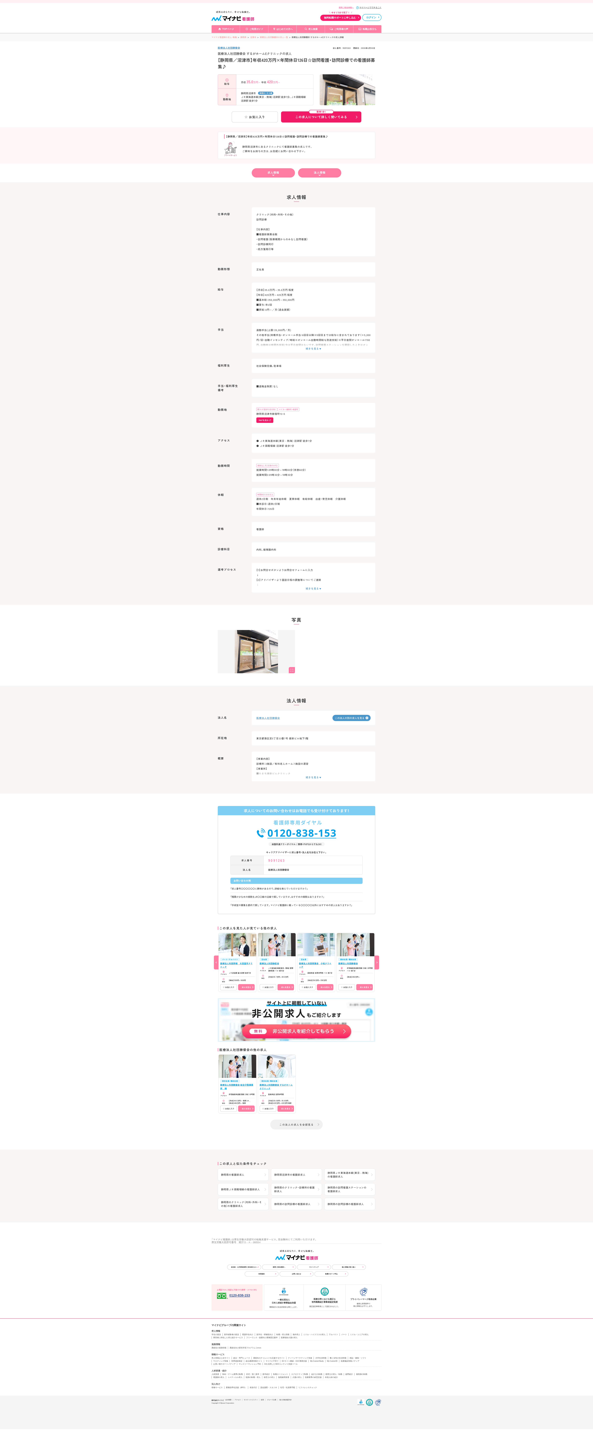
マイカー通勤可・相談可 (288, 409)
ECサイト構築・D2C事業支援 (294, 1361)
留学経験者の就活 (231, 1334)
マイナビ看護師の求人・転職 (224, 37)
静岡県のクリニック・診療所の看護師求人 (294, 1189)
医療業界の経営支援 (313, 1377)
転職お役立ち (370, 29)
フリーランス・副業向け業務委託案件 (262, 1337)
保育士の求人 (269, 1377)
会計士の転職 (316, 1374)
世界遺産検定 (236, 1361)
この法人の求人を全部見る (296, 1124)
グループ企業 (271, 1400)
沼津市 (253, 37)
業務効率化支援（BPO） (236, 1387)
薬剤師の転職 (361, 1374)
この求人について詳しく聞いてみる (321, 115)
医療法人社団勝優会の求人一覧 (274, 37)
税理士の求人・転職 (334, 1374)
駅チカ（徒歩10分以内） (266, 409)
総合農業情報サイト (254, 1361)
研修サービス (217, 1387)
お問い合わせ (296, 1274)
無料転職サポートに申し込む (340, 17)
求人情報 (273, 172)
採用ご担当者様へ (346, 7)
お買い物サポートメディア (224, 1364)
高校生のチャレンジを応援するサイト (269, 1358)
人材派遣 (215, 1374)
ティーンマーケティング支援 (300, 1358)
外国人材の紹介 (331, 1377)
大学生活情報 (320, 1358)
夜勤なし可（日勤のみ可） (267, 465)
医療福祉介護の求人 (289, 1337)
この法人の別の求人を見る (349, 718)
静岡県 (243, 37)
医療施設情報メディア (350, 1361)
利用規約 (262, 1274)
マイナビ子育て (272, 1361)
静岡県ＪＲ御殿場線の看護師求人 (240, 1189)
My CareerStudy (317, 1361)
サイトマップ (314, 1267)
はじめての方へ (285, 29)
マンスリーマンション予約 (250, 1364)
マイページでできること (370, 7)
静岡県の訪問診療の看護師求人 (292, 1204)
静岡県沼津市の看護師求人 (289, 1174)
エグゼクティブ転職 (299, 1374)
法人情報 (320, 172)
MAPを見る (264, 420)
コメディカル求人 (235, 1377)
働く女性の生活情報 (338, 1358)
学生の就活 (216, 1334)
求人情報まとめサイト (221, 1358)
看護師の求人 (218, 1377)
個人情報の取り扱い (349, 1267)
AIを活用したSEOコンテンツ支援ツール (281, 1364)
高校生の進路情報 (219, 1348)
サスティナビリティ (251, 1400)
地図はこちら (265, 93)
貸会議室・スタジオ (268, 1387)
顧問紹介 (349, 1374)
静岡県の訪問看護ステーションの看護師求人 (347, 1189)
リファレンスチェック (307, 1387)
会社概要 (228, 1400)
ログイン (371, 17)
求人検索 (313, 29)
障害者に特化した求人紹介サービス (228, 1337)
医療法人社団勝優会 (229, 48)
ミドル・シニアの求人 (359, 1334)
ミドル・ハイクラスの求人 (314, 1334)
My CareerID (332, 1361)
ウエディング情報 (220, 1361)
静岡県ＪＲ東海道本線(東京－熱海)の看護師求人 (348, 1174)
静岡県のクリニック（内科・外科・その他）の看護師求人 (241, 1204)
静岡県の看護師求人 (232, 1174)
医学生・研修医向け (265, 1334)
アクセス (238, 1400)
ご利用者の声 (341, 29)
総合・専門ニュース (241, 1358)
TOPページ (228, 29)
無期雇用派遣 (283, 1377)
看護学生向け (247, 1334)
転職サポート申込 (331, 1274)
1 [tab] (347, 103)
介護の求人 (297, 1377)
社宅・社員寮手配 (287, 1387)
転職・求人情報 (282, 1334)
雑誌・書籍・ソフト (358, 1358)
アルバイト (333, 1334)
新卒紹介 (266, 1374)
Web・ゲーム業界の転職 (232, 1374)
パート (344, 1334)
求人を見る (246, 987)
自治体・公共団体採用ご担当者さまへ (244, 1267)
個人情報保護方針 (285, 1400)
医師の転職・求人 (253, 1377)
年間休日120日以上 (265, 494)
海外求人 (296, 1334)
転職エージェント (280, 1374)
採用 (262, 1400)
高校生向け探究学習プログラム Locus (245, 1348)
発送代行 (253, 1387)
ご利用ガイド (256, 29)
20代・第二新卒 (252, 1374)
